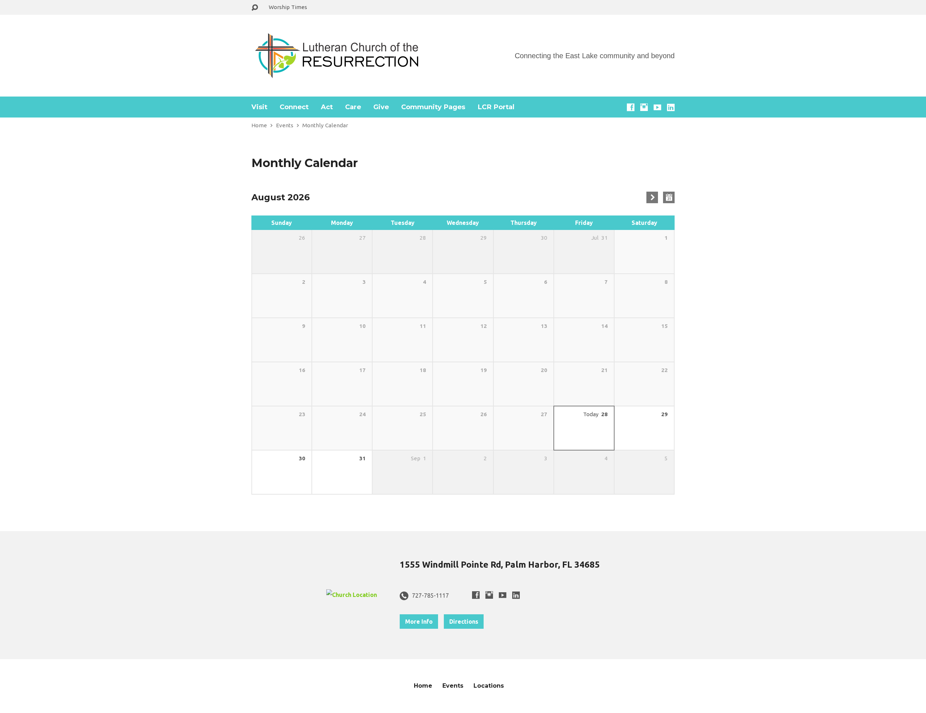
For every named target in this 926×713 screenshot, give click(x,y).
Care (353, 107)
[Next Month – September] (652, 197)
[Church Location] (351, 595)
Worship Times (288, 7)
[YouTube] (657, 107)
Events (284, 125)
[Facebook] (630, 107)
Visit (259, 107)
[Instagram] (644, 107)
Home (259, 125)
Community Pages (433, 107)
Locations (488, 685)
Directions (463, 621)
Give (381, 107)
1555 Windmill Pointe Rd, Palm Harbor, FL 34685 (500, 564)
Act (327, 107)
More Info (419, 621)
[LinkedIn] (671, 107)
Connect (294, 107)
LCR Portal (495, 107)
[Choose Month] (669, 197)
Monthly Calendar (325, 125)
